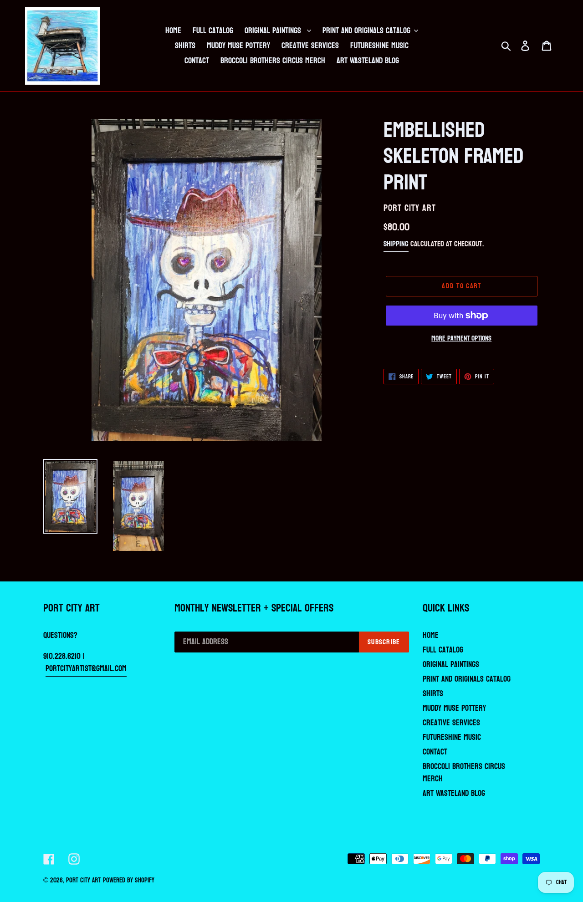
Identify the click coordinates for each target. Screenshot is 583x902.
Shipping (396, 244)
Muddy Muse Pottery (454, 708)
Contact (435, 751)
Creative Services (451, 722)
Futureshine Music (452, 737)
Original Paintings (451, 664)
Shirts (433, 693)
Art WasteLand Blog (454, 793)
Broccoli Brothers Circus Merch (464, 772)
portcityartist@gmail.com (86, 668)
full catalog (443, 649)
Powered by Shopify (128, 880)
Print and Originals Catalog (467, 679)
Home (431, 635)
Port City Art (83, 880)
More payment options (461, 338)
